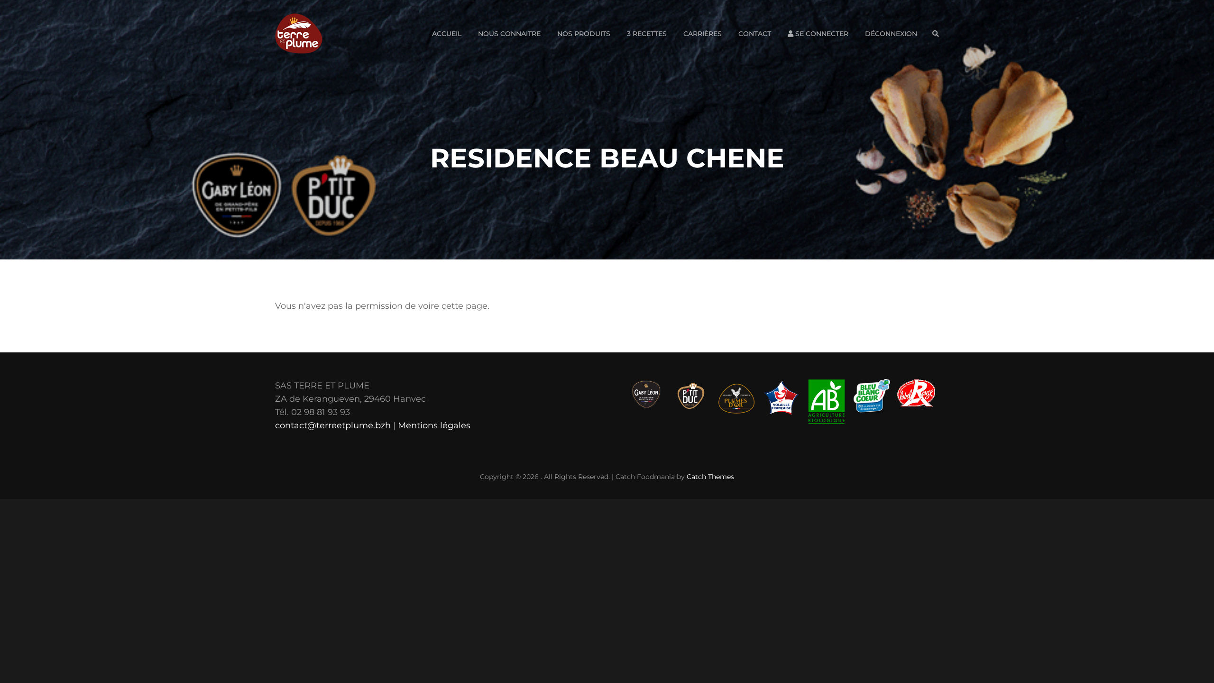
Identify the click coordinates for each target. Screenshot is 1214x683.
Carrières (702, 33)
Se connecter (820, 33)
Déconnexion (891, 33)
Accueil (446, 33)
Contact (754, 33)
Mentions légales (434, 425)
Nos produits (583, 33)
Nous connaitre (509, 33)
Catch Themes (710, 476)
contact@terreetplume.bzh (333, 425)
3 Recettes (647, 33)
